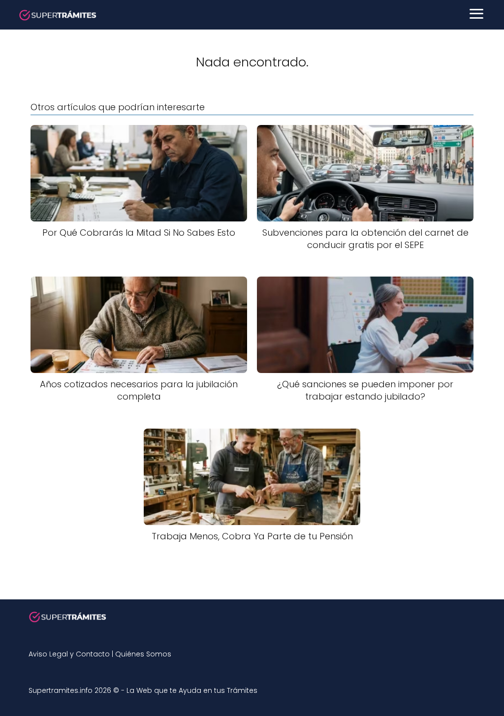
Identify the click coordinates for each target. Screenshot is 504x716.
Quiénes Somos (143, 654)
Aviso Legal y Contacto (69, 654)
